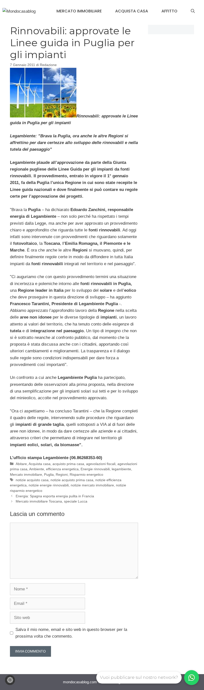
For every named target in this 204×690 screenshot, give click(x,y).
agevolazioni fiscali (100, 464)
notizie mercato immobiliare (92, 485)
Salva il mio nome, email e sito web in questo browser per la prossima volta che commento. (71, 633)
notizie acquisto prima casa (72, 480)
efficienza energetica (62, 469)
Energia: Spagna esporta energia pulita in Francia (55, 496)
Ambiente (36, 469)
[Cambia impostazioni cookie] (10, 680)
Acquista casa (131, 11)
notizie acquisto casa (32, 480)
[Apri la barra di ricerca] (193, 11)
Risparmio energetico (86, 474)
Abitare (21, 464)
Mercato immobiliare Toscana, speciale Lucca (51, 501)
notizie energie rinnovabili (49, 485)
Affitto (169, 11)
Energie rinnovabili (95, 469)
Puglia (49, 474)
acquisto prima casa (68, 464)
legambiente (121, 469)
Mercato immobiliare (79, 11)
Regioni (62, 474)
